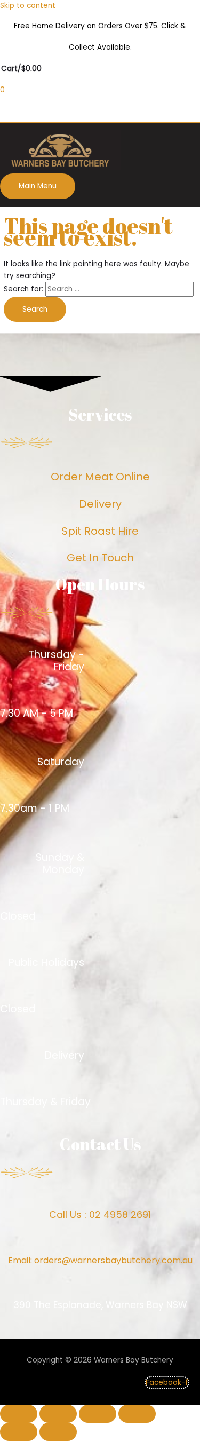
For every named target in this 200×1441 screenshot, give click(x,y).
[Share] (58, 1414)
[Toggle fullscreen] (97, 1414)
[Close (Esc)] (18, 1414)
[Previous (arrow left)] (18, 1432)
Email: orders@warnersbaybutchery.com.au (100, 1260)
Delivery (100, 503)
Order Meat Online (100, 476)
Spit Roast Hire (100, 531)
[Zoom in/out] (137, 1414)
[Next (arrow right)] (58, 1432)
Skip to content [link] (27, 6)
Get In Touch (100, 557)
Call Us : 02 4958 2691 (100, 1214)
